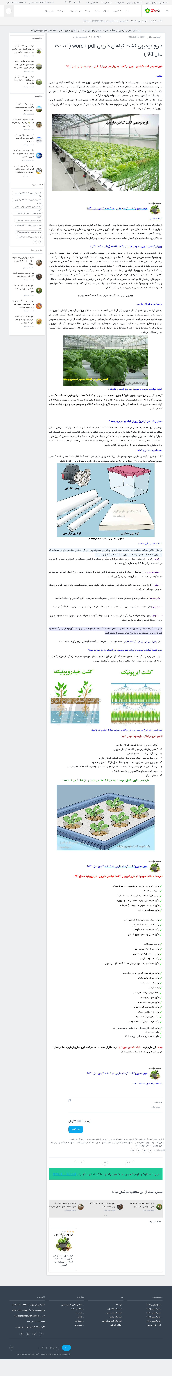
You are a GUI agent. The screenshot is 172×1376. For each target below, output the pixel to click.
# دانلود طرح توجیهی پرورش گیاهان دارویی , (85, 1139)
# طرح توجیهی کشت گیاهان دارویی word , (118, 1139)
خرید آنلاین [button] (75, 1129)
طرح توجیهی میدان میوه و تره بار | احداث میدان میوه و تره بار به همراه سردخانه (23, 304)
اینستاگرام (78, 1321)
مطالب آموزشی (115, 1325)
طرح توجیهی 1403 (153, 1304)
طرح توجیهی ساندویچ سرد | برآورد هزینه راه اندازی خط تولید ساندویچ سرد (24, 319)
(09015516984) (65, 1174)
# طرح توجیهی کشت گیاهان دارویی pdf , (91, 1142)
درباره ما (118, 2)
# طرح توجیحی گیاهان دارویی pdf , (120, 1142)
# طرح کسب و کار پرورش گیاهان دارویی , (149, 1142)
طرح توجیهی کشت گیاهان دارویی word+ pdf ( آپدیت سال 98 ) (24, 80)
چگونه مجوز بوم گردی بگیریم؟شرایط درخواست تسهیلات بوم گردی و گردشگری (23, 153)
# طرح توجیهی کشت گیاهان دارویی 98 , (149, 1139)
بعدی (80, 1162)
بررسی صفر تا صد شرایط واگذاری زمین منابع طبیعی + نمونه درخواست (24, 107)
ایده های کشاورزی (114, 1309)
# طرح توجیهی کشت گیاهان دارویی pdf (28, 225)
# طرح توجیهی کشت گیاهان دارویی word (28, 200)
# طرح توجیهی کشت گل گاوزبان (29, 237)
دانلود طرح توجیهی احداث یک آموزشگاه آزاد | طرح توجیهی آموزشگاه (23, 261)
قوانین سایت (91, 2)
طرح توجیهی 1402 (153, 1309)
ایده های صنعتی (115, 1317)
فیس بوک (78, 1325)
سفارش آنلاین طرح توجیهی (156, 2)
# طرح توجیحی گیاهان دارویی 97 (29, 232)
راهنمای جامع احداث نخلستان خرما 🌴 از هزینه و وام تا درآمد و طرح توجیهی (23, 122)
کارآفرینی (153, 21)
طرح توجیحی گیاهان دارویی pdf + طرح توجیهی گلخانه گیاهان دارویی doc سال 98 (24, 64)
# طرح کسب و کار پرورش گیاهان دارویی (29, 214)
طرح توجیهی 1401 (153, 1313)
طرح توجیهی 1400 (153, 1317)
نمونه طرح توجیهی (154, 1325)
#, (139, 1145)
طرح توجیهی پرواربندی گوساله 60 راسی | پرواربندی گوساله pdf (23, 288)
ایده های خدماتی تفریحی (111, 1321)
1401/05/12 (94, 37)
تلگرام (80, 1317)
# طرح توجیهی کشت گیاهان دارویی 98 (28, 193)
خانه (161, 21)
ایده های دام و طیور (113, 1313)
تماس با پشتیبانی (134, 2)
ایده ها (118, 1304)
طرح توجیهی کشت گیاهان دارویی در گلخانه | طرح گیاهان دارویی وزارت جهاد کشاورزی (63, 1260)
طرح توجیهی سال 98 (139, 21)
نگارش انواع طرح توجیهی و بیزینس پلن (30, 1327)
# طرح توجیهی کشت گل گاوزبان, (152, 1145)
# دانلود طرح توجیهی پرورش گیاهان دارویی (28, 207)
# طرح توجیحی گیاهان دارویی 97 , (63, 1142)
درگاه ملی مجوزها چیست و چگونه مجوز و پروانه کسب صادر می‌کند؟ (24, 138)
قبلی (129, 1162)
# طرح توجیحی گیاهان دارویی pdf (28, 220)
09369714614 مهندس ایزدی (40, 2)
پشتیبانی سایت (76, 1309)
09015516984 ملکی (15, 2)
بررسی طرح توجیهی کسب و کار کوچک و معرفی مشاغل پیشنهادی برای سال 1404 (24, 169)
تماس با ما (105, 2)
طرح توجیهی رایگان (153, 1321)
